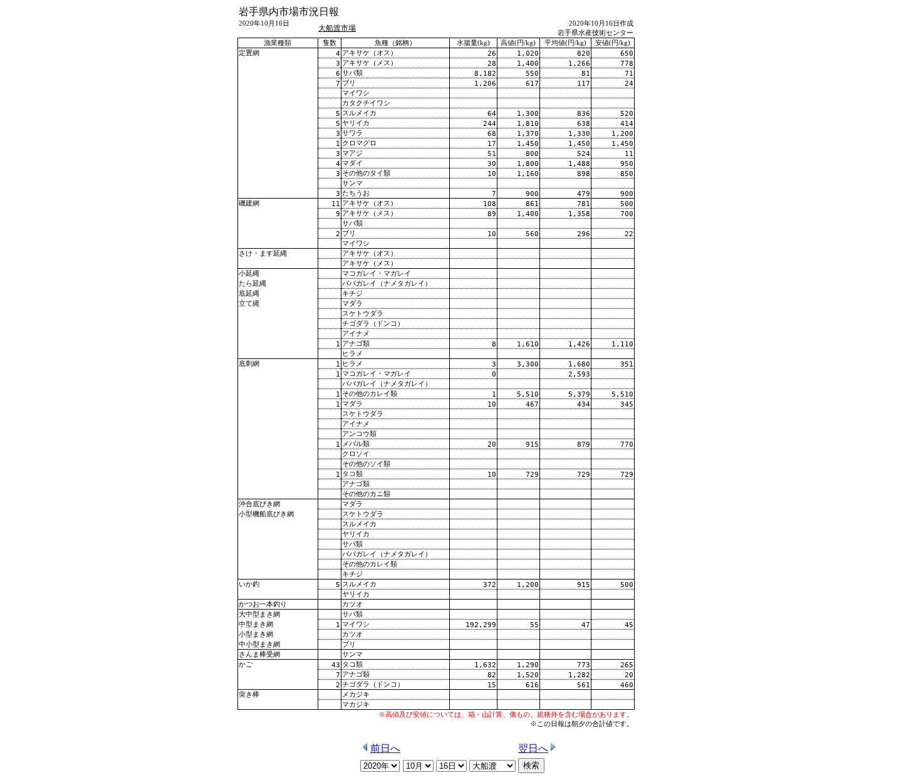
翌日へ (533, 748)
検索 (531, 765)
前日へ (385, 748)
